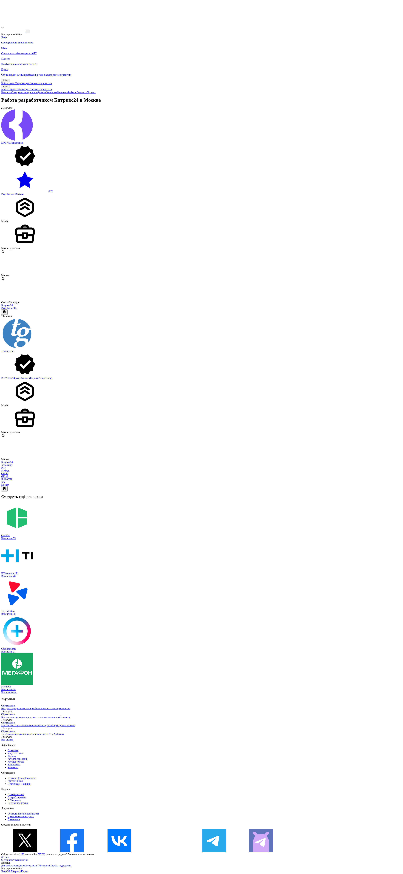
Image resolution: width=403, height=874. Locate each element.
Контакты (13, 767)
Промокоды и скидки (19, 783)
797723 (41, 854)
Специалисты (19, 92)
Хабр (4, 871)
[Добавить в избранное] (4, 312)
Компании (62, 92)
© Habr (5, 857)
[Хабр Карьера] (13, 31)
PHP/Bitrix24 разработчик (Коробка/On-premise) (26, 378)
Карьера (16, 871)
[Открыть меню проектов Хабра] (2, 27)
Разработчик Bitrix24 (12, 194)
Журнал (91, 92)
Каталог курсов (16, 761)
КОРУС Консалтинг (12, 142)
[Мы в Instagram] (166, 851)
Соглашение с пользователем (23, 813)
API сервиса (14, 800)
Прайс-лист (14, 819)
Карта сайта (14, 764)
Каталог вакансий (17, 759)
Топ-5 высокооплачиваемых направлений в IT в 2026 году (32, 734)
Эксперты (51, 92)
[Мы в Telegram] (213, 851)
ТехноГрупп (7, 351)
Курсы (24, 871)
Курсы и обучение (36, 92)
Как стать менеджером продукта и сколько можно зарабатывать (35, 717)
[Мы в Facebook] (72, 851)
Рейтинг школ (15, 781)
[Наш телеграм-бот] (261, 851)
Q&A (9, 871)
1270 (21, 854)
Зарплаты (82, 92)
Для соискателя (16, 794)
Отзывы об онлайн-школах (22, 778)
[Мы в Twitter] (24, 851)
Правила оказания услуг (21, 816)
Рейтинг (72, 92)
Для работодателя (17, 797)
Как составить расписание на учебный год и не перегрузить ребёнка (38, 725)
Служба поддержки (18, 803)
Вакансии (6, 92)
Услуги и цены (15, 753)
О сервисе (13, 750)
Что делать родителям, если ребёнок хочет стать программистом (35, 708)
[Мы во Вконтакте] (119, 851)
